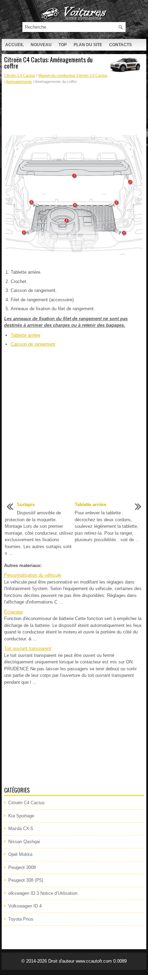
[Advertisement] (74, 108)
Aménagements (19, 82)
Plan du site (88, 44)
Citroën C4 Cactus (19, 75)
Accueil (14, 44)
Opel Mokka (20, 854)
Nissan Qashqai (24, 841)
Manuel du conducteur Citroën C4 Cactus (72, 75)
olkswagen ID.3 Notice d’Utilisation (42, 893)
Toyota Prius (20, 919)
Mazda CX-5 (20, 828)
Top (63, 44)
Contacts (120, 44)
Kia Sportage (21, 815)
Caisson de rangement (33, 344)
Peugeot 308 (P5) (25, 880)
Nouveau (41, 44)
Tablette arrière (25, 335)
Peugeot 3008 (22, 867)
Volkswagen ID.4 (25, 906)
